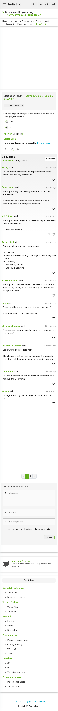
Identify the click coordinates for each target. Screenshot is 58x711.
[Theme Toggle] (47, 4)
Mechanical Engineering (21, 21)
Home (4, 21)
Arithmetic (12, 592)
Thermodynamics (43, 21)
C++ (9, 649)
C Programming (14, 644)
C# (15, 649)
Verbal (10, 625)
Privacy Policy (40, 701)
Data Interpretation (16, 597)
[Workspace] (12, 149)
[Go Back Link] (5, 149)
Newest (51, 159)
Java (9, 653)
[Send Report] (18, 149)
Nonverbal (12, 630)
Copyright (28, 701)
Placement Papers (16, 682)
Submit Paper (13, 686)
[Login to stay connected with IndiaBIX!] (53, 4)
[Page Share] (40, 4)
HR (8, 667)
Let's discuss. (44, 143)
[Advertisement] (29, 58)
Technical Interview (16, 672)
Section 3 (10, 24)
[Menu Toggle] (4, 4)
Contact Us (16, 701)
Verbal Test (12, 611)
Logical (10, 621)
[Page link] (34, 476)
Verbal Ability (13, 607)
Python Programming (17, 640)
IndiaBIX (14, 4)
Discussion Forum (25, 24)
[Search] (34, 4)
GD (8, 663)
